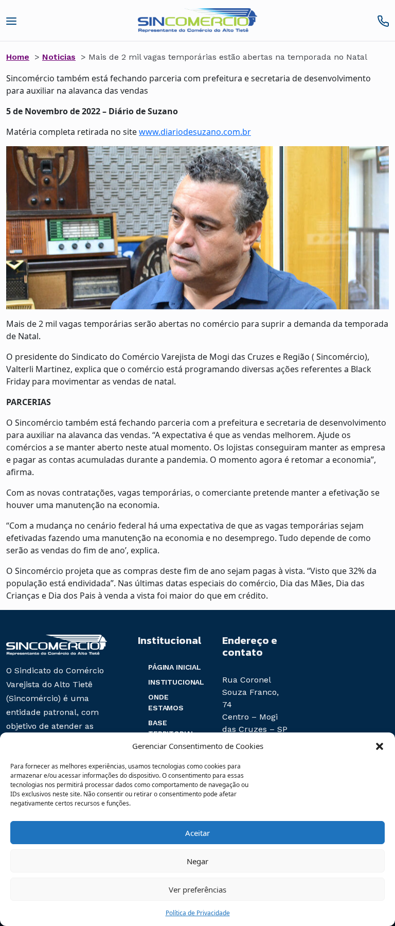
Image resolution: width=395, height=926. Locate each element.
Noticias (59, 57)
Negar (197, 861)
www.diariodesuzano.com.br (195, 131)
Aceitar (197, 833)
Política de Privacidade (198, 912)
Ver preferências (197, 889)
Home (17, 57)
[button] (379, 746)
